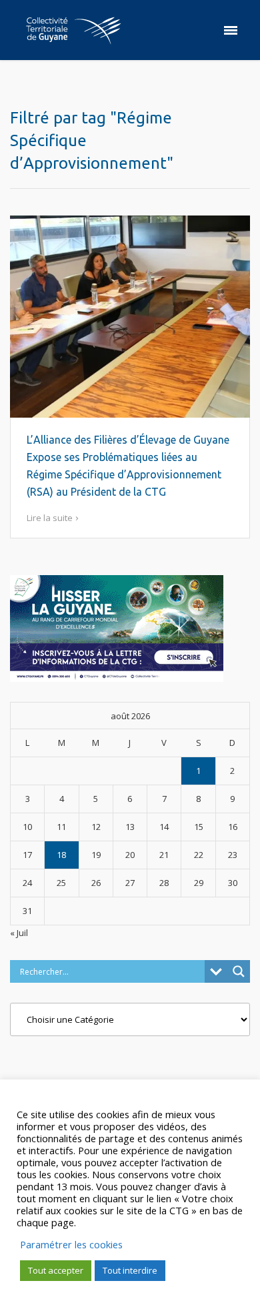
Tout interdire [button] (130, 1270)
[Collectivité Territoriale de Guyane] (73, 30)
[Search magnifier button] (238, 971)
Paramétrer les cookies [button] (71, 1244)
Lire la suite (50, 518)
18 (61, 855)
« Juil (19, 933)
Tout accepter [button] (55, 1270)
